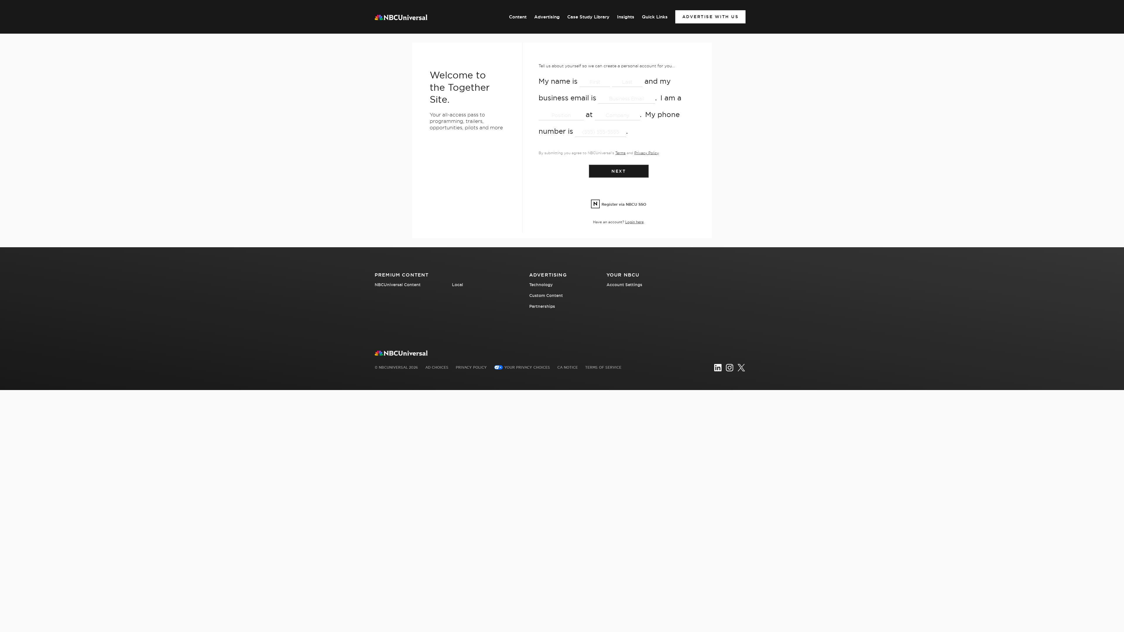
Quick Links (655, 17)
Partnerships (542, 306)
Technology (541, 284)
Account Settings (624, 284)
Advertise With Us (710, 16)
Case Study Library (588, 17)
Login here (634, 222)
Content (518, 17)
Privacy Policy (646, 153)
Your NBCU (622, 274)
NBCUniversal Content (398, 284)
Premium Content (402, 274)
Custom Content (546, 295)
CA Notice (567, 367)
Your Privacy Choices (527, 367)
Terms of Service (603, 367)
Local (457, 284)
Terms (620, 153)
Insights (625, 17)
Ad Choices (436, 367)
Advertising (547, 17)
